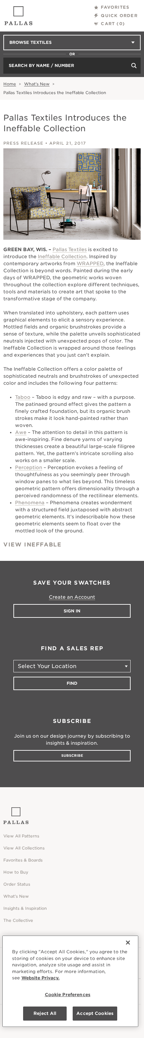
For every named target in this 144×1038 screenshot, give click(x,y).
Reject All (44, 1013)
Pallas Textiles (70, 249)
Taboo (22, 397)
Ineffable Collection (62, 256)
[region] (70, 981)
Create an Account (72, 597)
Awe (20, 432)
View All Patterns (21, 835)
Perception (28, 467)
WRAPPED (90, 263)
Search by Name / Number (41, 65)
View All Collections (24, 847)
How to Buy (15, 872)
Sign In (72, 610)
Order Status (16, 884)
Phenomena (30, 502)
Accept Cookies (95, 1013)
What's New (37, 83)
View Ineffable (32, 544)
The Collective (18, 920)
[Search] (134, 66)
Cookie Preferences (67, 994)
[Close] (128, 942)
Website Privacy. (40, 977)
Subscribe (72, 755)
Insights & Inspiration (25, 908)
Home (9, 83)
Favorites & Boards (23, 860)
